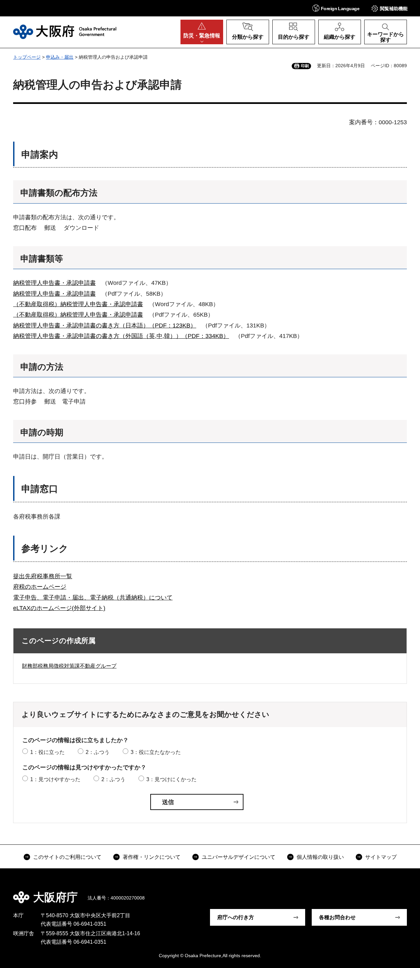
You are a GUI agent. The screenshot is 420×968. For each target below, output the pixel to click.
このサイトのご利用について (67, 857)
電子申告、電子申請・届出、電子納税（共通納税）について (93, 597)
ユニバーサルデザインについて (238, 857)
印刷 (305, 66)
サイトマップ (381, 857)
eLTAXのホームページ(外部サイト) (59, 608)
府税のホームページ (39, 586)
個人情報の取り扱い (320, 857)
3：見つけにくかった (171, 779)
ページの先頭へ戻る (400, 892)
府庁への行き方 (235, 917)
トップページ (27, 57)
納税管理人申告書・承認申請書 (54, 283)
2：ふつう (98, 752)
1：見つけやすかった (55, 779)
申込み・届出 (60, 57)
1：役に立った (47, 752)
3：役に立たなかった (156, 752)
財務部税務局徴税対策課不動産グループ (69, 666)
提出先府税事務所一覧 (42, 576)
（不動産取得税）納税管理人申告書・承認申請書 (78, 304)
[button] (336, 8)
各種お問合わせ (337, 917)
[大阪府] (64, 32)
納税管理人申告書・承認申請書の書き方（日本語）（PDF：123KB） (104, 325)
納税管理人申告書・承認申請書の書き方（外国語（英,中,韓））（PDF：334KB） (121, 336)
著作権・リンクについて (151, 857)
